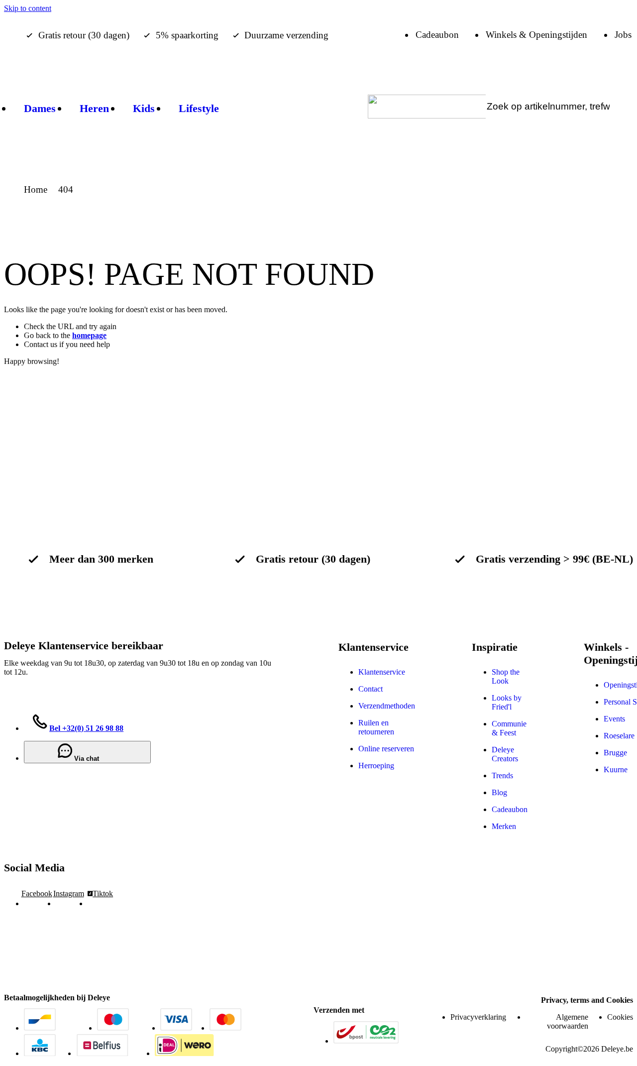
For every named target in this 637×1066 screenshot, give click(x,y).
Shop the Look (506, 676)
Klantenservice (381, 672)
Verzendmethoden (386, 706)
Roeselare (619, 735)
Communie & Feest (509, 728)
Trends (502, 775)
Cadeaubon (510, 809)
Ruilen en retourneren (376, 727)
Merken (504, 826)
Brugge (615, 752)
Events (614, 718)
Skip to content (27, 8)
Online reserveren (386, 748)
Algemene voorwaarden (567, 1021)
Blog (499, 792)
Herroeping (376, 765)
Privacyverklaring (478, 1017)
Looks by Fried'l (507, 702)
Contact (370, 689)
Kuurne (616, 769)
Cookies (620, 1017)
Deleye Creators (505, 754)
